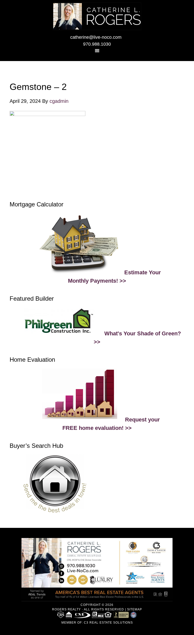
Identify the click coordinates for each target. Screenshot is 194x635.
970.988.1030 (97, 44)
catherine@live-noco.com (96, 37)
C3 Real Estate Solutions (108, 622)
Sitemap (134, 609)
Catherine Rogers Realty (97, 16)
